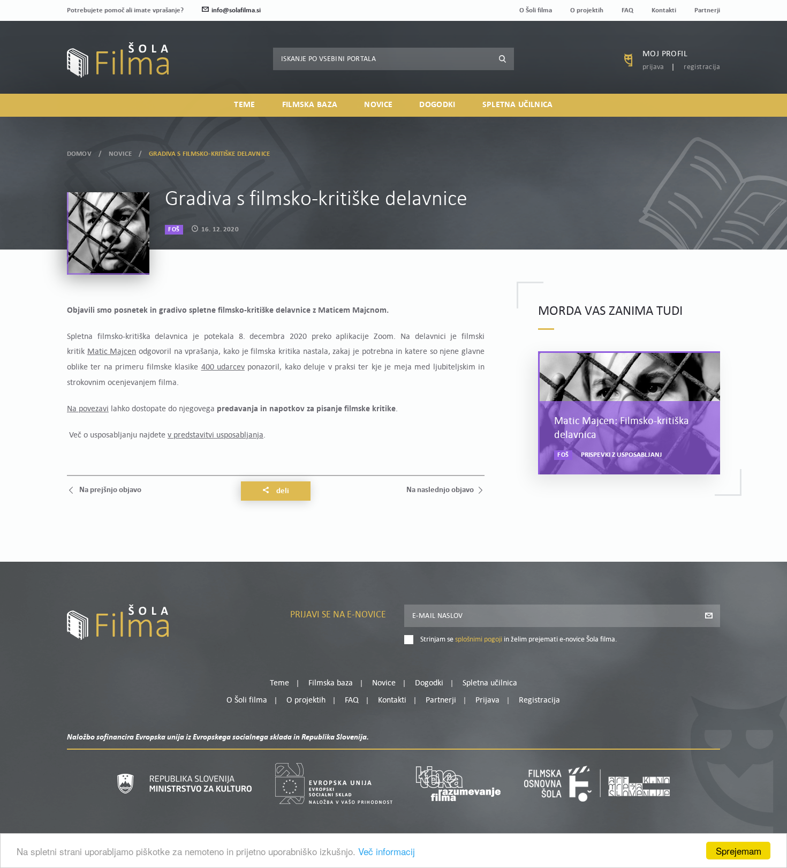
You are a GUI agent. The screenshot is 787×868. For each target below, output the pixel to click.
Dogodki (437, 105)
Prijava (653, 67)
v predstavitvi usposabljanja (215, 435)
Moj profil (664, 54)
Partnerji (707, 10)
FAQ (627, 10)
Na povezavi (88, 409)
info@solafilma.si (236, 10)
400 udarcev (223, 367)
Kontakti (664, 10)
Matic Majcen (112, 352)
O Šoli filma (535, 10)
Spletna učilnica (517, 105)
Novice (378, 105)
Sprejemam (738, 850)
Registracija (702, 67)
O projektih (586, 10)
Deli (282, 491)
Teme (244, 105)
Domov (79, 153)
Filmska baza (310, 105)
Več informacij (386, 851)
